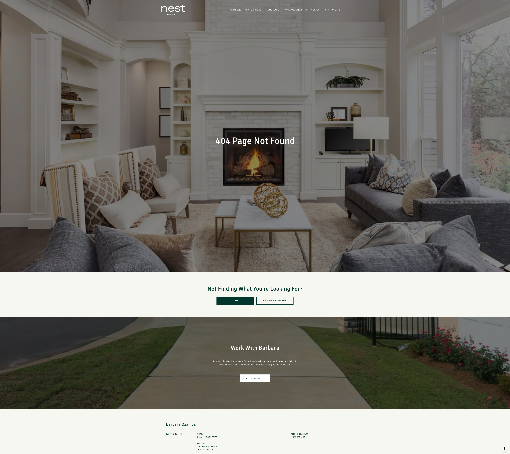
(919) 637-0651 (298, 437)
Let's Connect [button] (255, 378)
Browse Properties (275, 301)
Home (235, 301)
